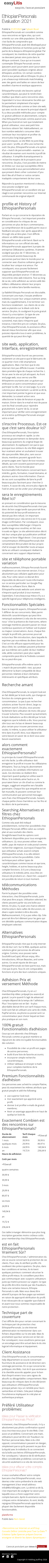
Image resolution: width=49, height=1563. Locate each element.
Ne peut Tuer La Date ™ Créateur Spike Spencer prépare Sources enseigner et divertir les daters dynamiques (24, 1534)
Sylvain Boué (32, 29)
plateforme (7, 1514)
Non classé (19, 1519)
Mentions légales (9, 1554)
